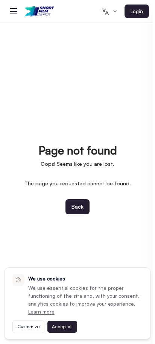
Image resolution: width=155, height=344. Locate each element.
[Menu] (13, 11)
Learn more (41, 312)
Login (137, 11)
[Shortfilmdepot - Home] (39, 11)
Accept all (62, 326)
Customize (28, 326)
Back (77, 206)
